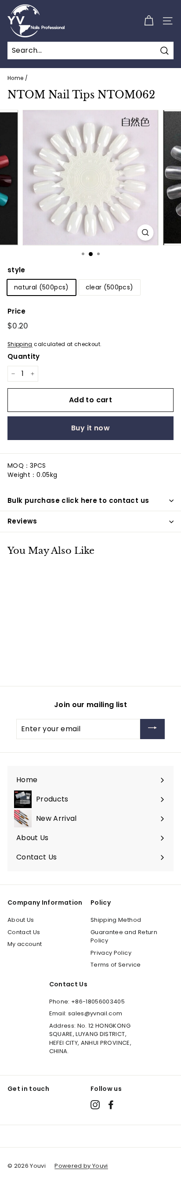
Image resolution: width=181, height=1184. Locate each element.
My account (24, 944)
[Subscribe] (152, 729)
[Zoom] (145, 232)
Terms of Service (115, 964)
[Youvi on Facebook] (111, 1104)
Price (16, 311)
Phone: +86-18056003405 (87, 1001)
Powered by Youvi (81, 1166)
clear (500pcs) (110, 287)
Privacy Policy (110, 953)
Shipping (20, 344)
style (16, 269)
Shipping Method (115, 920)
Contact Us (23, 932)
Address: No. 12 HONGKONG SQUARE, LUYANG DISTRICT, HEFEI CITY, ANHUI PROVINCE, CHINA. (90, 1039)
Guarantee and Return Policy (123, 936)
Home (15, 78)
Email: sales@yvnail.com (86, 1013)
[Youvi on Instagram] (95, 1104)
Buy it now (90, 428)
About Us (20, 920)
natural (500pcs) (41, 287)
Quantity (23, 356)
